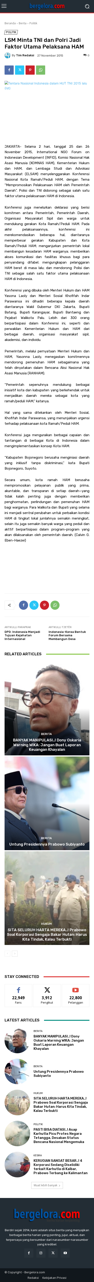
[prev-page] (7, 954)
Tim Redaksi (25, 55)
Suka (18, 987)
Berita (22, 23)
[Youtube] (65, 1253)
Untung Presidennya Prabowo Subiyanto (47, 844)
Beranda (10, 23)
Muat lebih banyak (45, 1185)
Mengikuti (47, 987)
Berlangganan (76, 987)
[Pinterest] (30, 70)
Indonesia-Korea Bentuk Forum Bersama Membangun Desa (67, 635)
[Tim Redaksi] (8, 55)
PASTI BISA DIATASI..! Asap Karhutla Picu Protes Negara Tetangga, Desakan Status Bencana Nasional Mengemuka (59, 1135)
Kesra (38, 1155)
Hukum (46, 923)
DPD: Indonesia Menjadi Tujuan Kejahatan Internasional (22, 635)
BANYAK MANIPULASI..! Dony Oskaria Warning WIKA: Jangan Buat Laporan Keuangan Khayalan (47, 745)
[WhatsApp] (40, 70)
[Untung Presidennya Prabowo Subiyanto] (47, 803)
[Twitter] (19, 70)
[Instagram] (41, 1253)
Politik (33, 23)
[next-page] (15, 954)
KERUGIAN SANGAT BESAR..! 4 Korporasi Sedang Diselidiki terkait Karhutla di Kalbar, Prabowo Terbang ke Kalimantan (61, 1167)
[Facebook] (9, 70)
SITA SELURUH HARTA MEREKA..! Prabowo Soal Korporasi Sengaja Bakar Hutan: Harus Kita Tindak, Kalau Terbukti (47, 935)
